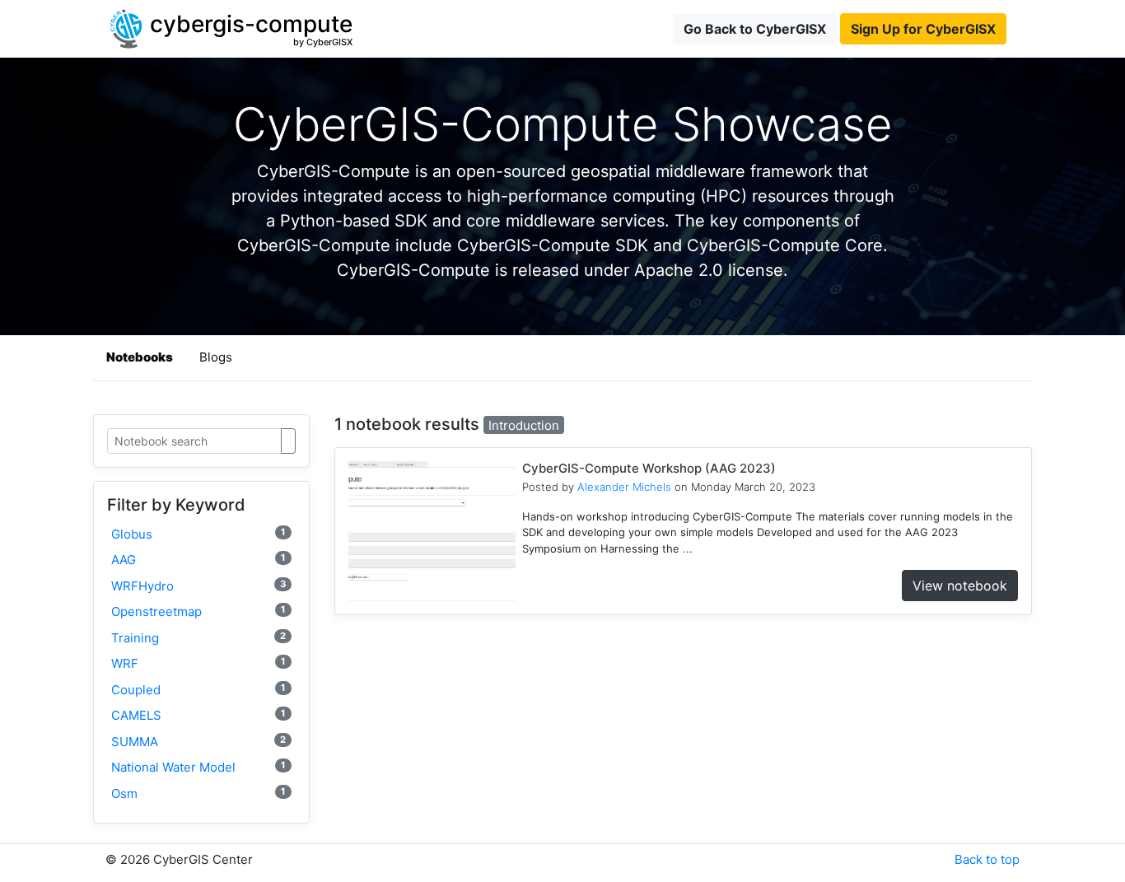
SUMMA (198, 741)
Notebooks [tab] (139, 357)
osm (198, 793)
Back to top (987, 859)
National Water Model (198, 767)
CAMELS (198, 715)
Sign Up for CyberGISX (923, 29)
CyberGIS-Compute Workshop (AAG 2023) (649, 468)
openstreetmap (198, 611)
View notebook (960, 585)
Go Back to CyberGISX (755, 29)
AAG (198, 559)
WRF (198, 663)
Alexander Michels (624, 486)
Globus (198, 534)
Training (198, 638)
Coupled (198, 690)
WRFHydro (198, 586)
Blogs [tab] (215, 357)
